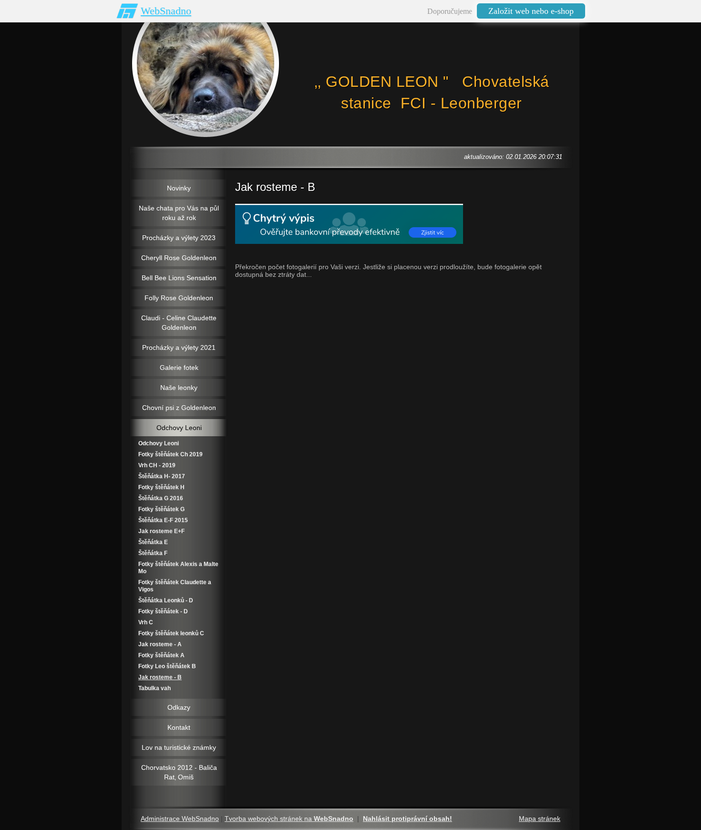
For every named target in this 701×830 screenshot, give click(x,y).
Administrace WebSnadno (180, 818)
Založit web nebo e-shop (531, 11)
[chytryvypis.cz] (349, 224)
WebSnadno (166, 11)
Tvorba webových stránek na (289, 818)
